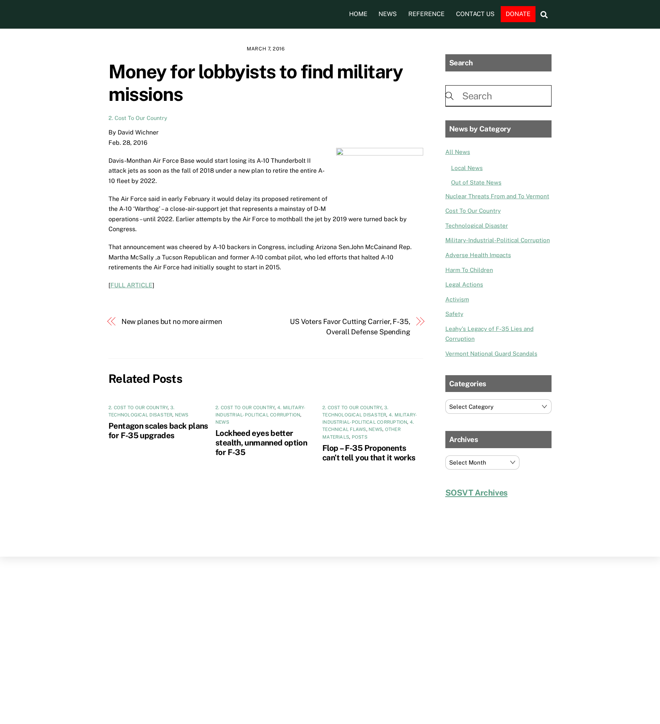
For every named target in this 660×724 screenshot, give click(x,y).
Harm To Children (469, 270)
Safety (454, 314)
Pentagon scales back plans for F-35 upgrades (158, 430)
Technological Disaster (476, 225)
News (388, 14)
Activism (457, 299)
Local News (467, 168)
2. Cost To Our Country (137, 118)
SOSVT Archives (476, 492)
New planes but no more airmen (171, 321)
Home (358, 14)
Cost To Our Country (473, 210)
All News (457, 152)
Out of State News (476, 182)
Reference (426, 14)
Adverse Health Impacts (478, 255)
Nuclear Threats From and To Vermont (497, 196)
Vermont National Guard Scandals (491, 353)
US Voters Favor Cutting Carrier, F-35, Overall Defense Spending (350, 326)
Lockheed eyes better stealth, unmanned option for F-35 (261, 442)
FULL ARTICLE (131, 285)
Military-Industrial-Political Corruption (497, 240)
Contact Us (475, 14)
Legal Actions (464, 284)
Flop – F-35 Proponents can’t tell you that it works (369, 452)
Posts (359, 437)
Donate (518, 14)
